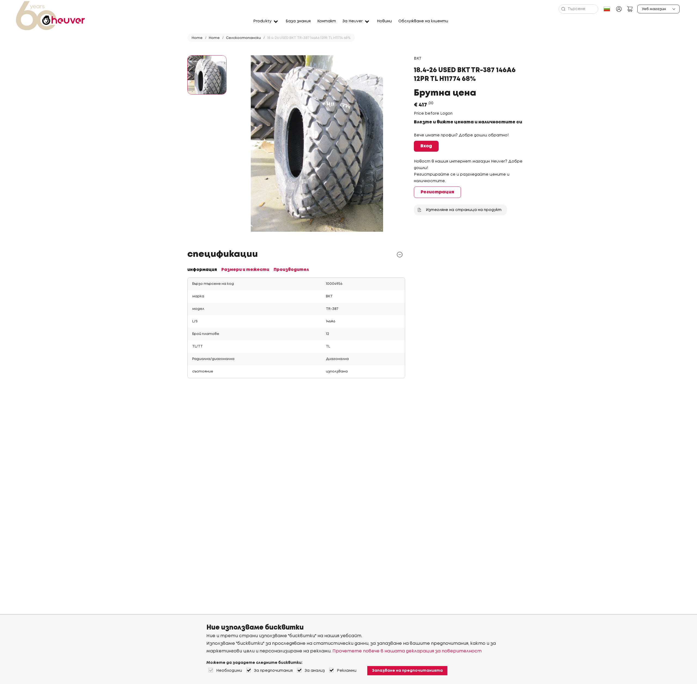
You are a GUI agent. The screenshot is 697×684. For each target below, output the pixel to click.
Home (197, 37)
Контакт (326, 21)
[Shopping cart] (629, 9)
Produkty (262, 21)
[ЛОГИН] (619, 9)
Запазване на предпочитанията (407, 670)
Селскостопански (243, 37)
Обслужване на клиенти (423, 21)
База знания (298, 21)
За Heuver (353, 21)
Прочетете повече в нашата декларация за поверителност (407, 651)
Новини (384, 21)
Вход (426, 146)
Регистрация (437, 192)
